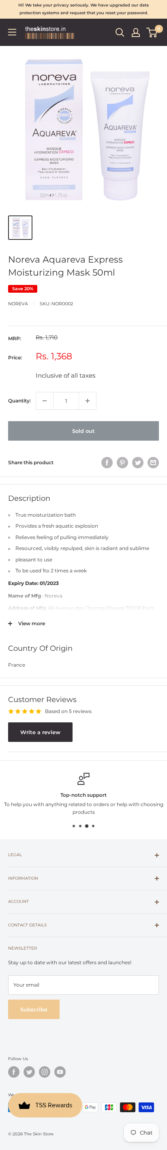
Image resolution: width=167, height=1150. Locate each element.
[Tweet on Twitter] (137, 462)
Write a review (40, 732)
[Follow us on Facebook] (13, 1072)
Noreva (18, 304)
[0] (152, 32)
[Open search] (120, 32)
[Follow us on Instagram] (44, 1072)
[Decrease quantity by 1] (44, 400)
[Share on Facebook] (107, 462)
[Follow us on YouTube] (60, 1072)
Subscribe (33, 1009)
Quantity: (19, 401)
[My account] (136, 32)
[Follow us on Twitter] (29, 1072)
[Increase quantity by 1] (87, 400)
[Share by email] (153, 462)
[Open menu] (12, 32)
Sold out (83, 431)
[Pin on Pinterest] (122, 462)
